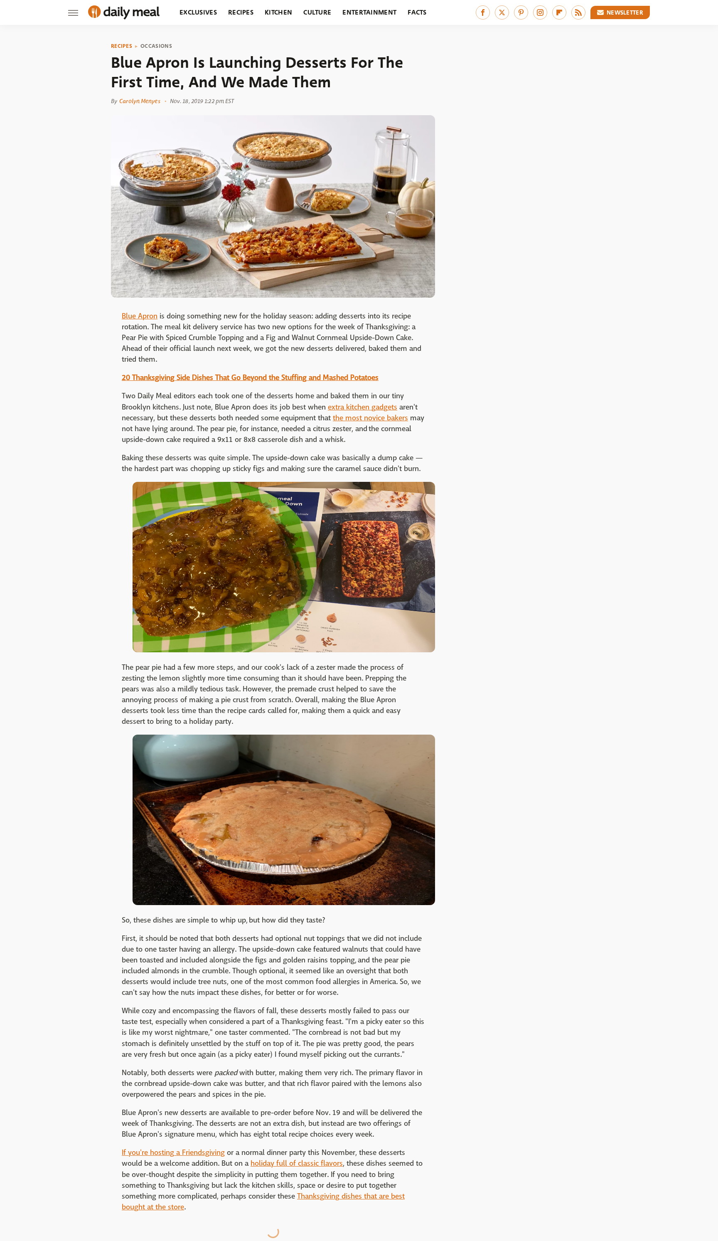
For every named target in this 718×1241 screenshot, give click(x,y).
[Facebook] (483, 12)
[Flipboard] (559, 12)
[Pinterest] (521, 12)
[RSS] (578, 12)
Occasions (156, 46)
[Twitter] (502, 12)
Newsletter (625, 12)
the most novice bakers (370, 418)
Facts (417, 12)
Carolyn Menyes (139, 101)
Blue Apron (139, 316)
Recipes (240, 12)
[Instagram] (540, 12)
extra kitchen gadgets (362, 407)
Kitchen (278, 12)
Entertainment (369, 12)
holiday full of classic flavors (297, 1163)
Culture (317, 12)
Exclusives (198, 12)
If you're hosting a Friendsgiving (173, 1152)
